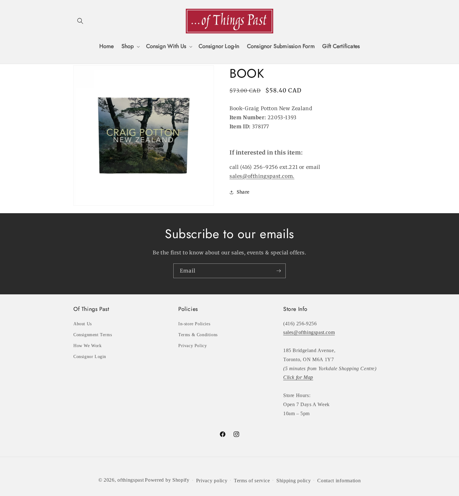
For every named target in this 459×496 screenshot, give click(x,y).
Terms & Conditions (198, 334)
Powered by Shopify (167, 480)
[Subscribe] (278, 270)
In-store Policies (194, 324)
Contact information (339, 480)
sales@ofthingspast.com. (262, 176)
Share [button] (243, 192)
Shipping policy (293, 480)
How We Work (87, 345)
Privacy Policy (192, 345)
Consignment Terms (92, 334)
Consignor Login (89, 356)
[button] (80, 21)
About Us (82, 324)
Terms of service (252, 480)
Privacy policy (212, 480)
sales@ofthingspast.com (309, 332)
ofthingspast (130, 480)
